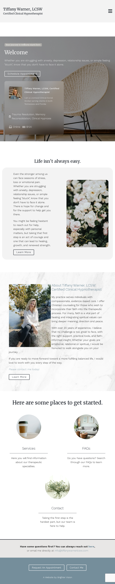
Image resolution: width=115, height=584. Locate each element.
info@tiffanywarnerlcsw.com (71, 550)
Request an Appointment (46, 567)
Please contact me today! (24, 369)
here (91, 546)
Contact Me (76, 567)
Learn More (23, 252)
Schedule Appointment (22, 73)
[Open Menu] (110, 11)
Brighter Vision (64, 577)
